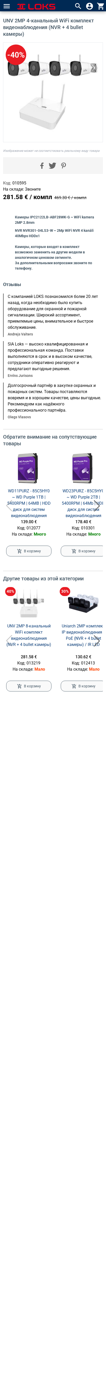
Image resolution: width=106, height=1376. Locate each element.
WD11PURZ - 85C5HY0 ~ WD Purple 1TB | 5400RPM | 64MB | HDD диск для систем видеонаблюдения (29, 503)
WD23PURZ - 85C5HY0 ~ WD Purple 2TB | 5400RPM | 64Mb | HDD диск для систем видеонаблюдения (83, 503)
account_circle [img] (89, 6)
